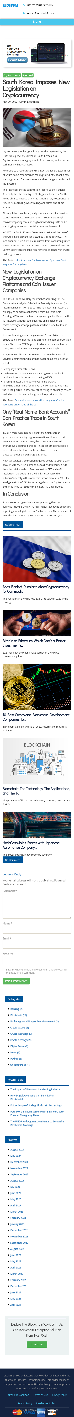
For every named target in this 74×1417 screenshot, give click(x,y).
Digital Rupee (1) (19, 1046)
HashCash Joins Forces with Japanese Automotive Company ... (31, 845)
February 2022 (18, 1280)
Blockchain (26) (18, 1015)
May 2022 (15, 1261)
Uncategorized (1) (19, 1064)
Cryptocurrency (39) (20, 1040)
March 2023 (16, 1211)
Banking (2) (16, 1009)
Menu (37, 22)
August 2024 (17, 1149)
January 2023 (17, 1224)
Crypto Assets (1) (19, 1027)
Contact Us (37, 1344)
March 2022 (16, 1273)
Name (7, 923)
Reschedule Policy (45, 1403)
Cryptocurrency (11, 75)
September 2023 (19, 1174)
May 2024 (15, 1155)
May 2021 (15, 1298)
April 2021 (15, 1304)
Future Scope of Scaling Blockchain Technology (36, 1105)
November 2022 (19, 1236)
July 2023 (15, 1186)
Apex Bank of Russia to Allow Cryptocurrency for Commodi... (36, 589)
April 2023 (15, 1205)
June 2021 (15, 1292)
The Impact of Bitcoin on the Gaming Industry (35, 1089)
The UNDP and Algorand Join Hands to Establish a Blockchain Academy (37, 1123)
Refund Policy (25, 1403)
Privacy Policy (59, 1394)
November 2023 (19, 1168)
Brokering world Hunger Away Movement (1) (34, 1021)
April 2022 (15, 1267)
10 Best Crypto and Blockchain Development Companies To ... (36, 717)
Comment (10, 891)
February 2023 (18, 1217)
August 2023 (17, 1180)
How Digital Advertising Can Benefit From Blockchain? (32, 1097)
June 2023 (15, 1193)
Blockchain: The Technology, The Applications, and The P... (36, 791)
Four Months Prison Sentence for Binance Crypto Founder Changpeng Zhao (37, 1113)
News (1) (15, 1052)
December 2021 (19, 1286)
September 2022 (19, 1242)
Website (8, 953)
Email (7, 938)
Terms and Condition (17, 1394)
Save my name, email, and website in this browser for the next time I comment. (36, 971)
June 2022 (15, 1255)
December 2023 (19, 1162)
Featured (28, 75)
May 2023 (15, 1199)
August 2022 (17, 1249)
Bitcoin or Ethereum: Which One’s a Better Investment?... (34, 643)
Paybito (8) (16, 1058)
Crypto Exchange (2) (21, 1033)
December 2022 (19, 1230)
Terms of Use (40, 1394)
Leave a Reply (12, 874)
